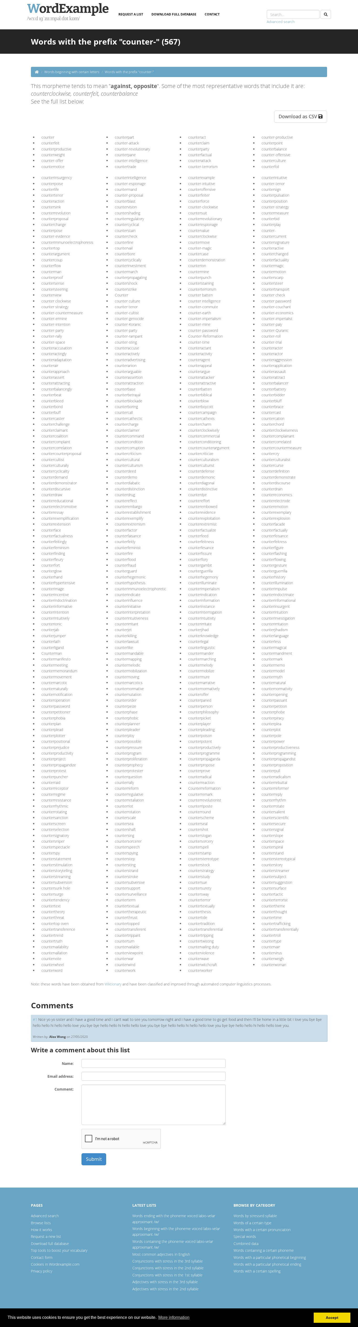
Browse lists (41, 1222)
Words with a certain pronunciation (262, 1229)
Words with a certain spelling (257, 1271)
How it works (41, 1229)
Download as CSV (298, 116)
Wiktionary (113, 984)
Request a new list (46, 1236)
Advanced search (281, 21)
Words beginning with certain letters (71, 71)
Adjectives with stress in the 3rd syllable (165, 1281)
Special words (245, 1236)
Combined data (246, 1243)
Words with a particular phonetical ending (267, 1264)
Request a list (130, 14)
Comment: (64, 1089)
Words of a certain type (253, 1222)
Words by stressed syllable (255, 1215)
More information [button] (173, 1317)
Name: (68, 1063)
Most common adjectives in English (161, 1254)
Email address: (60, 1076)
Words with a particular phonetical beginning (270, 1257)
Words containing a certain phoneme (264, 1250)
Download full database (173, 14)
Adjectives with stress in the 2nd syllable (165, 1288)
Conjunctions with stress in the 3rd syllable (167, 1261)
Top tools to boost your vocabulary (59, 1250)
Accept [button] (332, 1317)
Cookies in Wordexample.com (55, 1264)
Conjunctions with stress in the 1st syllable (167, 1274)
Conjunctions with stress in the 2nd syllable (168, 1267)
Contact (212, 14)
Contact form (41, 1257)
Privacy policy (41, 1271)
